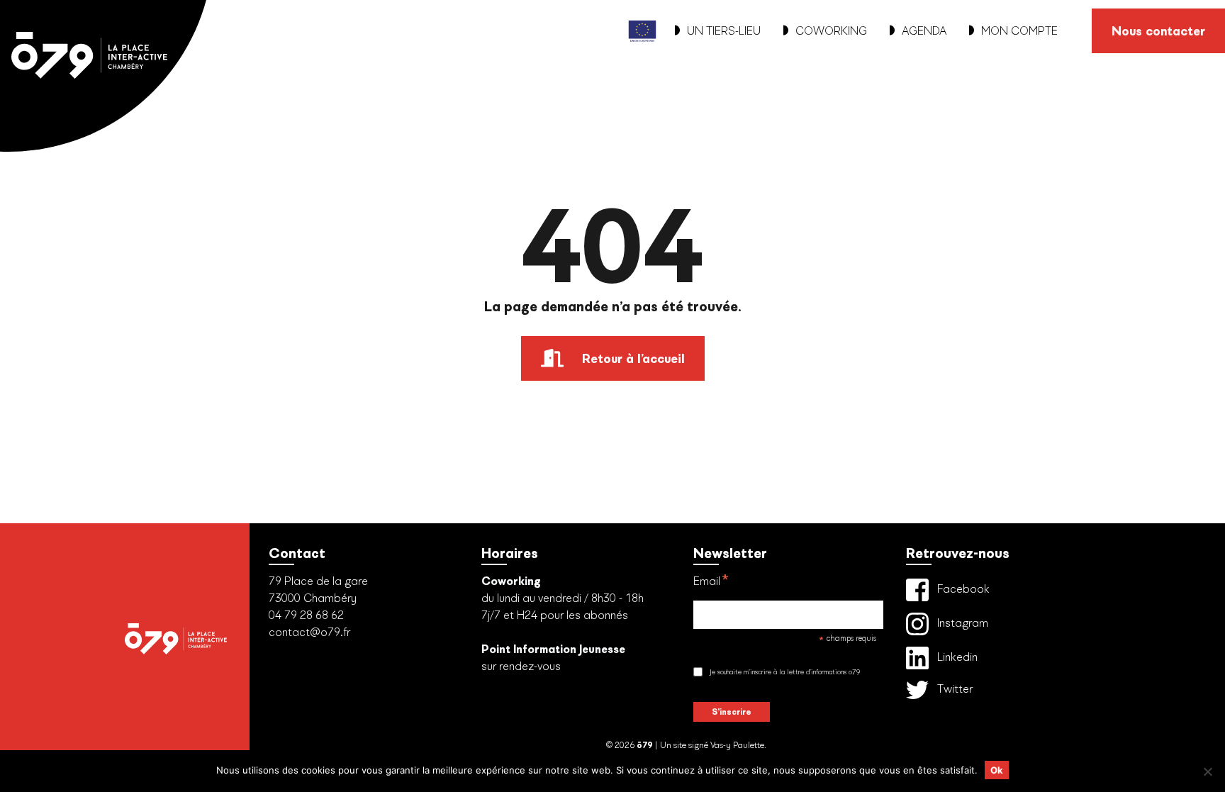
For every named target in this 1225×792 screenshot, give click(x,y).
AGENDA (924, 31)
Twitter (953, 689)
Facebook (962, 589)
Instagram (961, 623)
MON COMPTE (1019, 31)
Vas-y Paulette (737, 745)
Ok (996, 770)
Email (711, 582)
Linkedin (956, 657)
